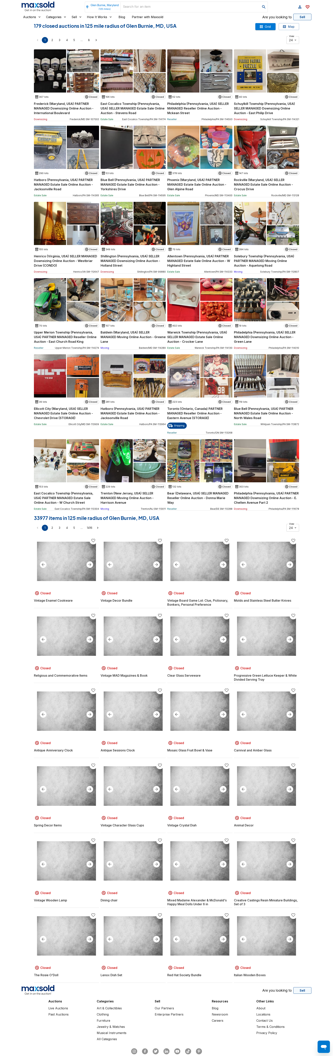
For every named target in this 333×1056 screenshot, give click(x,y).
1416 (89, 527)
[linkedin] (166, 1051)
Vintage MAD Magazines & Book (124, 675)
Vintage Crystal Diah (182, 825)
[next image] (90, 564)
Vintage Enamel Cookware (53, 600)
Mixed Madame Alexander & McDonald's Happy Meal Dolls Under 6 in (197, 902)
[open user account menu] (300, 7)
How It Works (97, 17)
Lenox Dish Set (111, 975)
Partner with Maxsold (147, 17)
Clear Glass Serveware (184, 675)
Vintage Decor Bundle (116, 600)
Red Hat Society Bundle (184, 975)
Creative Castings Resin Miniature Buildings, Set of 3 (266, 902)
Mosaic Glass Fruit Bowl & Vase (189, 750)
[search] (264, 7)
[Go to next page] (96, 40)
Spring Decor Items (48, 825)
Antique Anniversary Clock (53, 750)
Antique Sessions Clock (118, 750)
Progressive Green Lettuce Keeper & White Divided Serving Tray (265, 677)
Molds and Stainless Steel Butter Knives (262, 600)
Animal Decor (244, 825)
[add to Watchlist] (93, 540)
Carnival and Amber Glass (253, 750)
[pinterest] (199, 1051)
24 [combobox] (291, 40)
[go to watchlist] (307, 7)
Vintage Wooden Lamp (50, 900)
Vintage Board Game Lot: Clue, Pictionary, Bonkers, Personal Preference (197, 602)
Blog (122, 17)
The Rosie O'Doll (46, 975)
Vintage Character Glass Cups (122, 825)
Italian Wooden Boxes (250, 975)
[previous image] (43, 564)
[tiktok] (188, 1051)
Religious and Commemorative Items (60, 675)
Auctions (29, 17)
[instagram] (134, 1051)
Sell (74, 17)
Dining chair (109, 900)
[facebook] (145, 1051)
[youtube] (177, 1051)
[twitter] (155, 1051)
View (291, 36)
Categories (53, 17)
